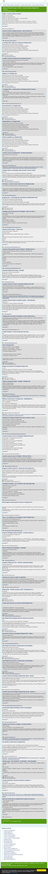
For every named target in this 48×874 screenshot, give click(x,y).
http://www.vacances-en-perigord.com (12, 181)
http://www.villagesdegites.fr (10, 195)
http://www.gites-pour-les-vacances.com (13, 227)
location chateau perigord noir (8, 415)
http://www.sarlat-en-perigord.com (11, 643)
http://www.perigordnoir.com (10, 56)
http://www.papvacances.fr (10, 792)
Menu (45, 1)
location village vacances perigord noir (16, 166)
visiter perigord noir (8, 842)
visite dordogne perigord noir (13, 759)
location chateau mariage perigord (34, 395)
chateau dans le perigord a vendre (25, 414)
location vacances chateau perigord (12, 838)
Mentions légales (9, 863)
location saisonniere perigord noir (18, 168)
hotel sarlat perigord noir (13, 757)
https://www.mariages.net (10, 393)
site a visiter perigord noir (34, 757)
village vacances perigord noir (30, 168)
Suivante (15, 821)
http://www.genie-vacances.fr (10, 40)
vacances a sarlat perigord (10, 844)
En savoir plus (14, 872)
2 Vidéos (9, 10)
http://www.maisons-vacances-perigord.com (13, 705)
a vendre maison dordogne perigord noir (38, 414)
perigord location (7, 839)
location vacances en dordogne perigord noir (18, 295)
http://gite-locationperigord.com (11, 722)
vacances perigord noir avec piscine (12, 850)
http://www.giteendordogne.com (11, 342)
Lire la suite (4, 26)
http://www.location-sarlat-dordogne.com (13, 616)
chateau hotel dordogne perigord (13, 396)
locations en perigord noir (9, 830)
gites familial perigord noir (9, 859)
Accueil (3, 863)
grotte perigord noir (8, 832)
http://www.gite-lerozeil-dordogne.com (12, 658)
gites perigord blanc (8, 841)
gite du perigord (7, 847)
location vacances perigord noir (24, 296)
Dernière (19, 821)
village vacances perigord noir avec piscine (13, 854)
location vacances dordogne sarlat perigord (33, 794)
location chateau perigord (9, 835)
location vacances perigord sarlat (8, 795)
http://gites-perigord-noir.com (10, 631)
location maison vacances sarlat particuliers (23, 795)
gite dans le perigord (8, 845)
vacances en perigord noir (9, 836)
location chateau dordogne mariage (13, 395)
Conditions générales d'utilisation (21, 863)
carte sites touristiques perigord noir (14, 738)
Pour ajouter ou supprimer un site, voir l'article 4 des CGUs (14, 865)
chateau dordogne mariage (24, 395)
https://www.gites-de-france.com (11, 466)
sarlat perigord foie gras (9, 851)
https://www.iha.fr (8, 314)
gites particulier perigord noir (10, 853)
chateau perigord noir (19, 415)
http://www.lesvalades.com (10, 737)
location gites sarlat (8, 856)
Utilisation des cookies (34, 863)
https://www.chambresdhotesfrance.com (12, 247)
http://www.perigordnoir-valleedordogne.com (13, 530)
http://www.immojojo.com (9, 281)
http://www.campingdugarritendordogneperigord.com (15, 433)
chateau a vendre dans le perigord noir (14, 414)
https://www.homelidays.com (10, 165)
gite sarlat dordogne (8, 857)
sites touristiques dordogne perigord (12, 739)
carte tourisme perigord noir (24, 739)
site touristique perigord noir (26, 738)
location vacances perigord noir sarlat (31, 166)
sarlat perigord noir (23, 757)
